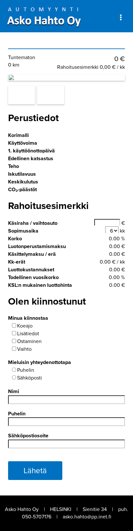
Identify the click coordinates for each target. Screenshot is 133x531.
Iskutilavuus (22, 174)
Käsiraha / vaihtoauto (32, 223)
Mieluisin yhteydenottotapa (39, 362)
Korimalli (18, 135)
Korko (15, 238)
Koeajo (25, 325)
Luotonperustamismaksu (37, 246)
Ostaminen (29, 341)
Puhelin (25, 370)
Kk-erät (16, 262)
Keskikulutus (23, 181)
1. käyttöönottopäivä (31, 150)
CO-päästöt (22, 189)
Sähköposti (29, 377)
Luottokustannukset (31, 269)
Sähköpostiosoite (28, 435)
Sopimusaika (23, 230)
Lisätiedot (28, 333)
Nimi (13, 391)
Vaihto (24, 349)
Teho (13, 166)
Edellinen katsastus (30, 158)
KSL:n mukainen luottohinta (40, 285)
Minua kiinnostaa (28, 318)
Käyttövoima (22, 143)
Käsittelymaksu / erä (32, 254)
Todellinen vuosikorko (33, 277)
